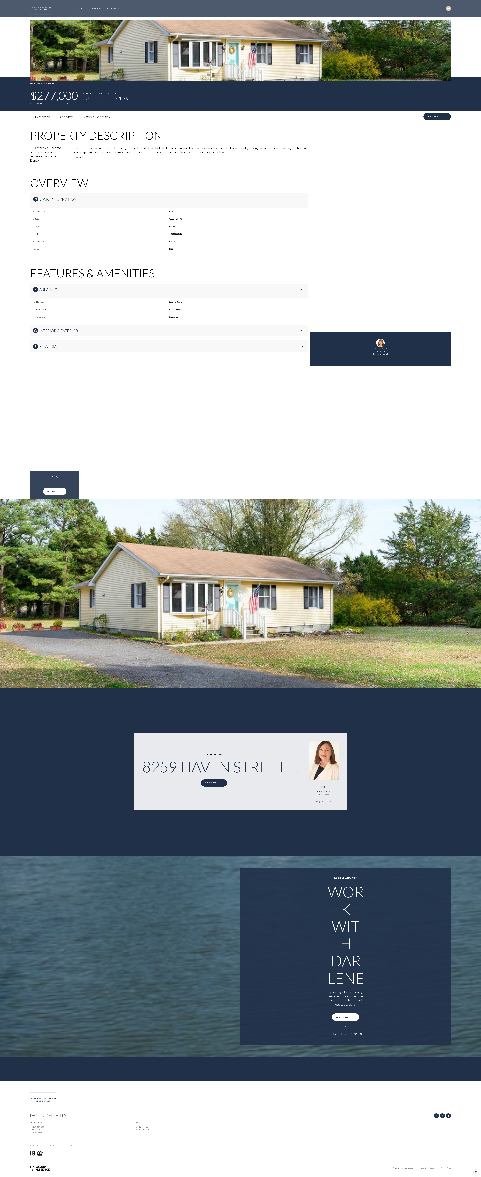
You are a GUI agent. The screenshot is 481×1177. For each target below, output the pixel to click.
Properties (82, 8)
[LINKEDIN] (442, 1115)
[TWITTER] (436, 1115)
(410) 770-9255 (38, 1129)
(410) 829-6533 (355, 1034)
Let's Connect (114, 8)
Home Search (97, 8)
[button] (437, 116)
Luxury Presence (408, 1168)
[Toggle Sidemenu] (448, 8)
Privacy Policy (446, 1168)
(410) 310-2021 (381, 351)
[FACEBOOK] (448, 1115)
